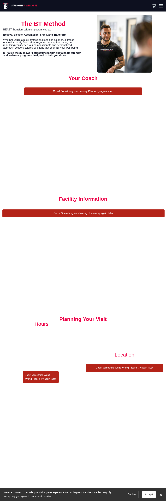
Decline (132, 494)
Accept (149, 494)
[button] (154, 5)
